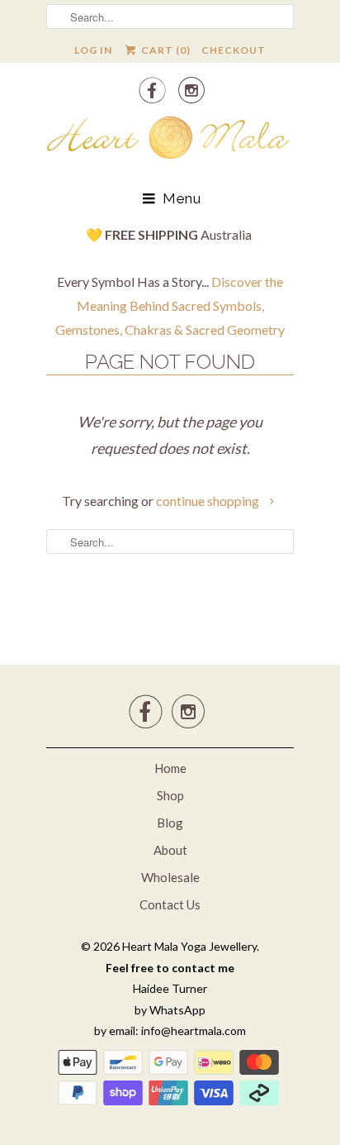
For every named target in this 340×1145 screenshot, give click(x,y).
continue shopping (209, 500)
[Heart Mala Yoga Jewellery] (170, 140)
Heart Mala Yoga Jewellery (189, 946)
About (170, 849)
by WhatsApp (170, 1010)
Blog (170, 822)
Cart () (164, 50)
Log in (93, 50)
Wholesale (170, 877)
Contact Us (170, 904)
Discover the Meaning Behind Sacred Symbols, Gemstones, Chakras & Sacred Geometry (170, 305)
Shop (170, 795)
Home (170, 768)
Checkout (233, 50)
